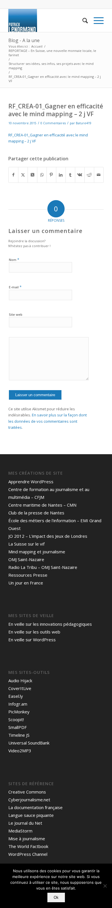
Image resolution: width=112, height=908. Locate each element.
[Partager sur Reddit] (89, 174)
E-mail (15, 286)
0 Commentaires (53, 123)
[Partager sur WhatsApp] (42, 174)
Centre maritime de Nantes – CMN (42, 505)
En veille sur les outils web (34, 632)
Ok (56, 897)
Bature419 (83, 123)
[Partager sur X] (23, 174)
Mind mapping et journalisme (36, 551)
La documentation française (35, 807)
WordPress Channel (27, 854)
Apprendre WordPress (30, 481)
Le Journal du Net (25, 823)
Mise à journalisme (26, 838)
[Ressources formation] (46, 20)
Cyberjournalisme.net (29, 799)
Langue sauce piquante (31, 815)
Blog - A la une (24, 40)
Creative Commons (27, 792)
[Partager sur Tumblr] (70, 174)
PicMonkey (19, 712)
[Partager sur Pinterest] (51, 174)
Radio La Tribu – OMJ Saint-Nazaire (42, 567)
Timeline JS (19, 735)
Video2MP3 (19, 750)
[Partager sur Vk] (79, 174)
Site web (15, 314)
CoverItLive (19, 688)
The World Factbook (28, 846)
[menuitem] (82, 20)
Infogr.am (17, 704)
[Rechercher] (82, 20)
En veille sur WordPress (32, 639)
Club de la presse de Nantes (36, 513)
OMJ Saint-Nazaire (26, 559)
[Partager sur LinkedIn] (60, 174)
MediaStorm (20, 831)
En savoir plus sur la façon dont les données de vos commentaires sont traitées (47, 421)
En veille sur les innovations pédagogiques (50, 624)
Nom (14, 259)
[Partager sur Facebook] (13, 174)
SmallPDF (17, 727)
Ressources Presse (27, 575)
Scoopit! (16, 719)
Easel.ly (15, 696)
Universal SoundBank (28, 743)
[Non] (105, 886)
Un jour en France (25, 583)
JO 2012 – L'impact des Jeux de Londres (47, 536)
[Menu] (96, 20)
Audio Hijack (20, 680)
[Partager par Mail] (98, 174)
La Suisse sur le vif (26, 544)
